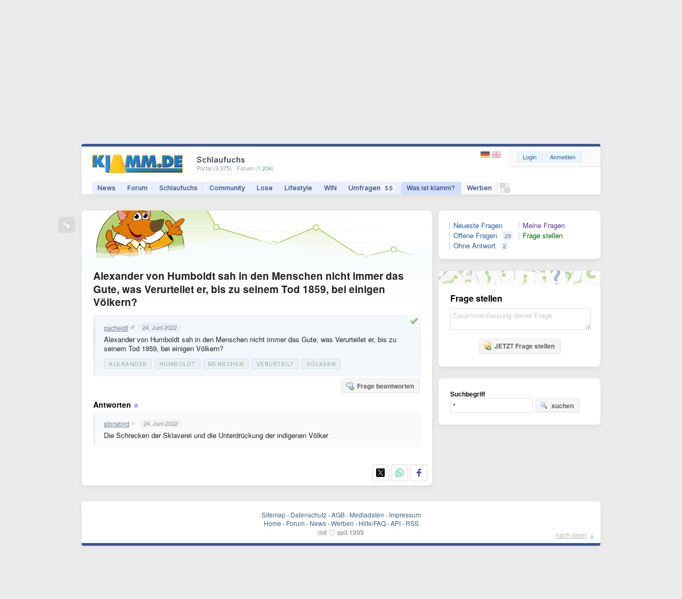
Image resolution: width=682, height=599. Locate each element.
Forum (137, 188)
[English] (496, 155)
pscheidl (116, 328)
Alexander (128, 364)
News (107, 188)
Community (227, 188)
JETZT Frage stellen (524, 346)
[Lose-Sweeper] (505, 191)
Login (530, 156)
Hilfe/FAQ (372, 523)
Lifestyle (298, 188)
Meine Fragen (544, 225)
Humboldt (177, 364)
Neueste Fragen (477, 225)
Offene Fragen (475, 235)
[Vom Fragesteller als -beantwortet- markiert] (415, 321)
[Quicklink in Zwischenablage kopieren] (66, 225)
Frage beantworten (385, 386)
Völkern (321, 364)
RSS (412, 523)
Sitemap (274, 514)
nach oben (571, 534)
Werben (479, 188)
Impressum (405, 514)
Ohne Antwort (474, 245)
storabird (116, 423)
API (396, 523)
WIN (330, 188)
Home (272, 523)
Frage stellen (543, 235)
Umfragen (370, 188)
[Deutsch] (486, 155)
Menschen (226, 364)
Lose (265, 188)
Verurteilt (275, 364)
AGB (338, 514)
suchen (562, 405)
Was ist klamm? (431, 188)
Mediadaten (367, 514)
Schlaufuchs (178, 188)
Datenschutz (308, 514)
